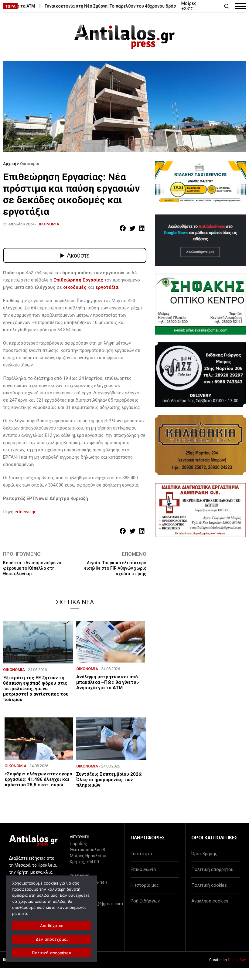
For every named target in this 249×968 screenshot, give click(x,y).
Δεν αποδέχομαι (52, 939)
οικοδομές (75, 287)
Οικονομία (29, 163)
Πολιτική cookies (209, 885)
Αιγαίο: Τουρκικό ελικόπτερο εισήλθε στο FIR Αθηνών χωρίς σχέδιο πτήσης (115, 568)
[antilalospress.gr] (124, 37)
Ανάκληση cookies (209, 901)
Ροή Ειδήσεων (145, 901)
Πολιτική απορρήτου (212, 869)
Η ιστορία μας (145, 885)
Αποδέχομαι (51, 925)
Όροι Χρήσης (204, 853)
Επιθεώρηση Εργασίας (78, 280)
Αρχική (9, 163)
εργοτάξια (106, 287)
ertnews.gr (25, 511)
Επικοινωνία (143, 869)
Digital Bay (237, 960)
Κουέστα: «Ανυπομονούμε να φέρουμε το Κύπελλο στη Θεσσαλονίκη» (32, 568)
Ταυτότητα (141, 853)
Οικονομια (48, 224)
